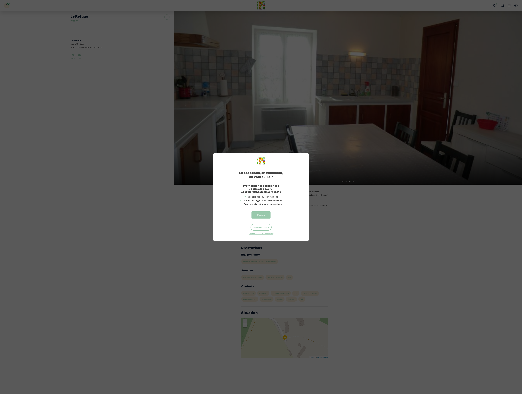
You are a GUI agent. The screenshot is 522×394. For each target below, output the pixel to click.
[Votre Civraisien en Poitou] (261, 161)
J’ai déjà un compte (261, 227)
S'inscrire (261, 215)
